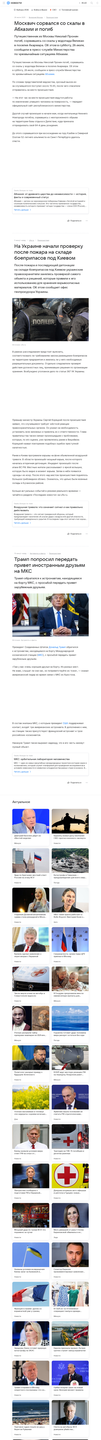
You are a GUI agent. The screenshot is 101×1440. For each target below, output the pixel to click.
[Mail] (8, 3)
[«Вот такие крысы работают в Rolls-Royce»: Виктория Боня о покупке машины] (70, 906)
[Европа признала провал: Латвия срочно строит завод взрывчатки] (70, 1339)
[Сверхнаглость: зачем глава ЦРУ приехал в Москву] (70, 945)
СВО (54, 10)
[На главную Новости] (16, 3)
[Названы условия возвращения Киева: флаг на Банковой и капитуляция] (30, 1260)
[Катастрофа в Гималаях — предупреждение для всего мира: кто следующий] (70, 866)
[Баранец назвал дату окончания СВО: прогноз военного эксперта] (70, 827)
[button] (50, 320)
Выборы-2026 (23, 10)
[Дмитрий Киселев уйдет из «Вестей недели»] (30, 827)
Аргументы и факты (38, 553)
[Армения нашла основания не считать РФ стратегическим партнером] (70, 1103)
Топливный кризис (70, 10)
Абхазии (49, 74)
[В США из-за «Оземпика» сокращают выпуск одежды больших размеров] (70, 1300)
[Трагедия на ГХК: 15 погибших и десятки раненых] (70, 1142)
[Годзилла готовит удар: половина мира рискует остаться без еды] (70, 1024)
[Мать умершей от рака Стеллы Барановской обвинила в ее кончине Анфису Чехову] (70, 1221)
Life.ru (31, 240)
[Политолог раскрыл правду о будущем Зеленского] (30, 1063)
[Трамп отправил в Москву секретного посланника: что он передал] (30, 1379)
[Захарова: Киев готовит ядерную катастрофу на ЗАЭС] (30, 1339)
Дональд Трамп (57, 647)
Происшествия (52, 17)
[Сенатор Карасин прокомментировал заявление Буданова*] (70, 1260)
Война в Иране (40, 10)
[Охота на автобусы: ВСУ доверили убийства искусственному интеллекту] (70, 1418)
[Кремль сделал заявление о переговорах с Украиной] (30, 945)
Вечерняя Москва (36, 17)
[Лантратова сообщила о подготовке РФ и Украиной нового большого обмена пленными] (30, 1182)
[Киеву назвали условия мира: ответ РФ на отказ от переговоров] (30, 1142)
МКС (40, 655)
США (65, 723)
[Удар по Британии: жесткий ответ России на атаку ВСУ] (30, 866)
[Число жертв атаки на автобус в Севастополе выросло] (30, 985)
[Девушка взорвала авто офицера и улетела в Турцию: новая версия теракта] (70, 1182)
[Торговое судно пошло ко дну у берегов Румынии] (30, 1418)
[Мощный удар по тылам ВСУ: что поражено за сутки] (30, 1221)
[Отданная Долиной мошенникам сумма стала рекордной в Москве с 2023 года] (30, 906)
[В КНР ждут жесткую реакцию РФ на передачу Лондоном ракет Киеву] (70, 1063)
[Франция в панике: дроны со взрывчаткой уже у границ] (30, 1300)
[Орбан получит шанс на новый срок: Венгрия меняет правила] (70, 1379)
